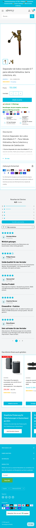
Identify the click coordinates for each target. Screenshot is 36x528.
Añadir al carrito (17, 100)
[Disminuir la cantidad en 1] (11, 93)
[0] (33, 11)
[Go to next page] (22, 341)
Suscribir (7, 480)
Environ (5, 79)
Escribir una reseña (18, 222)
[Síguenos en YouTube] (9, 497)
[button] (18, 206)
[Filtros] (3, 227)
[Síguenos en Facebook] (3, 497)
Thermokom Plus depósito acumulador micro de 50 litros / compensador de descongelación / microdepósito (13, 383)
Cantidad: (5, 93)
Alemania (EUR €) (16, 488)
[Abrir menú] (2, 10)
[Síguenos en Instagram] (6, 497)
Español (5, 488)
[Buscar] (32, 16)
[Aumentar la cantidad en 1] (20, 93)
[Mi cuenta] (29, 11)
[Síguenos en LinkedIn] (13, 497)
